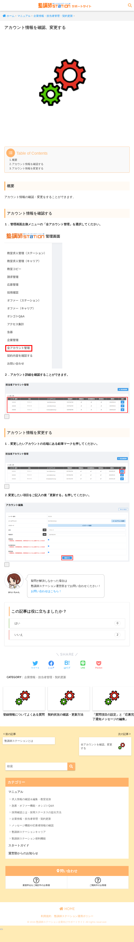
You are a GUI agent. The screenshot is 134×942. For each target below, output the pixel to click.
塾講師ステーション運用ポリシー (73, 916)
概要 (14, 159)
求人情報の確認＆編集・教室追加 (31, 799)
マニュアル (15, 791)
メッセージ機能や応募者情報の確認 (33, 825)
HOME (69, 909)
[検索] (71, 766)
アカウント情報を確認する (27, 164)
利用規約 (46, 916)
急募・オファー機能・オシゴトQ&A (33, 805)
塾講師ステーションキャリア (29, 831)
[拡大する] (6, 416)
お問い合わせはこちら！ (46, 591)
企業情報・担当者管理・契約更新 (45, 677)
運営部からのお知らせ (23, 853)
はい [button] (66, 623)
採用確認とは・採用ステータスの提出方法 (36, 812)
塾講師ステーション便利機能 (29, 838)
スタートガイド (18, 845)
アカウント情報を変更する (27, 168)
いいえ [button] (66, 634)
